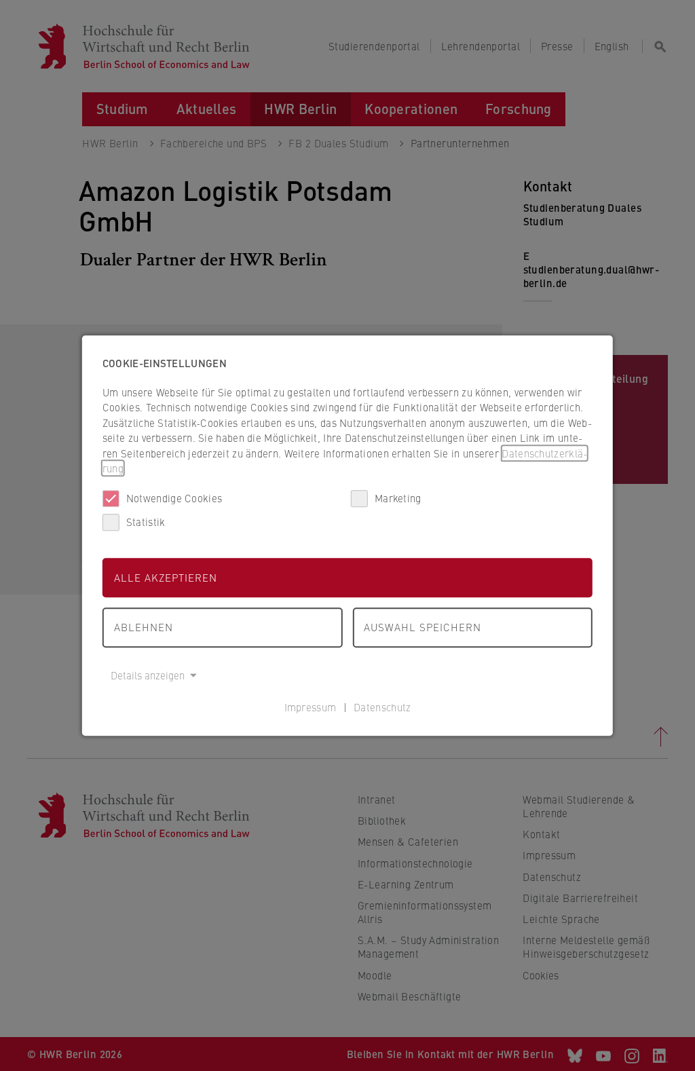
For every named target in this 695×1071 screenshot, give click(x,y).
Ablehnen (143, 627)
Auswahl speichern (422, 627)
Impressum (310, 707)
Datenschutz (382, 707)
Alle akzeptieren (165, 577)
